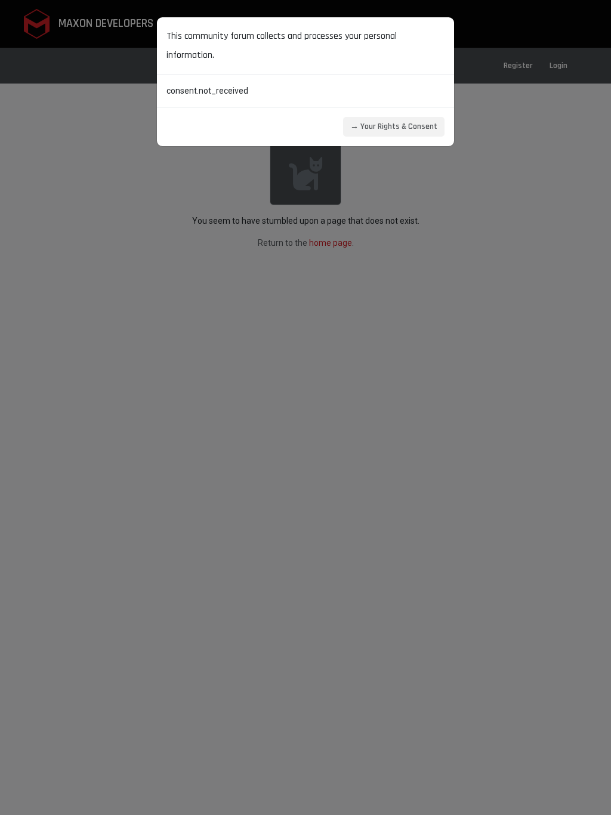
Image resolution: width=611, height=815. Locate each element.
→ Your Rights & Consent (393, 126)
